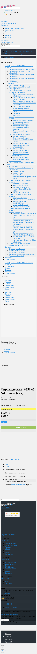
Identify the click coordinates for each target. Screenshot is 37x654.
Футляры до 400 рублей (17, 249)
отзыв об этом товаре (18, 484)
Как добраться (5, 593)
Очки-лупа (16, 113)
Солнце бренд (13, 81)
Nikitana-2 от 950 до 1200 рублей (24, 199)
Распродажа (11, 259)
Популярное (5, 559)
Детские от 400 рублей (16, 256)
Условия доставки (11, 545)
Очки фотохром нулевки (17, 85)
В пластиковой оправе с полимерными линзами (21, 151)
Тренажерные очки (15, 155)
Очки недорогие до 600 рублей (19, 87)
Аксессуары (9, 257)
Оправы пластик (18, 171)
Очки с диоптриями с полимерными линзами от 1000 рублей (21, 91)
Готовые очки (9, 83)
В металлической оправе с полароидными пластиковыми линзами (23, 139)
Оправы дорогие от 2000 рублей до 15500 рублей (21, 168)
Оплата (7, 32)
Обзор (7, 464)
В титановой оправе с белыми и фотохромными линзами (23, 121)
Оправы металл (18, 173)
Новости (8, 552)
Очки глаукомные (15, 161)
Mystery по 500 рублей (20, 205)
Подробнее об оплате (8, 535)
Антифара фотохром (20, 136)
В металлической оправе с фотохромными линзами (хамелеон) (21, 127)
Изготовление (9, 30)
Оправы (7, 164)
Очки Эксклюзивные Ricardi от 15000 (21, 162)
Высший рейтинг (10, 562)
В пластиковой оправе (20, 124)
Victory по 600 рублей (20, 198)
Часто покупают (10, 564)
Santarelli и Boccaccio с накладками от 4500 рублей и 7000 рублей (24, 176)
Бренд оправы (13, 166)
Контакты (8, 37)
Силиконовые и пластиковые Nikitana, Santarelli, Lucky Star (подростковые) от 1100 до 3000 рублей (23, 228)
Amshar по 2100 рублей (20, 185)
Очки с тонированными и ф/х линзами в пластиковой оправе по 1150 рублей (24, 102)
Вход (6, 581)
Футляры (8, 247)
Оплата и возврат (10, 543)
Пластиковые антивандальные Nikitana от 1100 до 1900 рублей (23, 234)
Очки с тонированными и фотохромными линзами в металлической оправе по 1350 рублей (23, 108)
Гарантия (8, 547)
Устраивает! (5, 620)
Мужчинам (8, 571)
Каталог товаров (9, 57)
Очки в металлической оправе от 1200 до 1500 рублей (24, 98)
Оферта (7, 549)
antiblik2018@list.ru (7, 42)
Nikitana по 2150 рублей (21, 192)
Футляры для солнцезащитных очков (21, 254)
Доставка (8, 35)
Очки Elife (16, 115)
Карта (7, 289)
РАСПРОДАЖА (10, 568)
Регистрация (9, 583)
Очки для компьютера (16, 148)
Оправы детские (14, 212)
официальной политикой (9, 614)
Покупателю (5, 25)
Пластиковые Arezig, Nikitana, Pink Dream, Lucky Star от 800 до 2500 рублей (24, 215)
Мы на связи (5, 508)
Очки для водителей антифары (19, 134)
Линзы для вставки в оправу (14, 28)
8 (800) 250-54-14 (9, 10)
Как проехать (5, 40)
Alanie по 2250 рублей (20, 184)
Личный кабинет (7, 578)
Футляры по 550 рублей (17, 252)
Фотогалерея (9, 554)
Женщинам (8, 573)
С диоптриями (17, 147)
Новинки (8, 566)
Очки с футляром (14, 89)
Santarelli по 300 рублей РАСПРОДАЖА (21, 202)
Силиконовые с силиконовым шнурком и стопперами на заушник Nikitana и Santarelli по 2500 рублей (23, 221)
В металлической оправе (21, 154)
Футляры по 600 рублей (17, 250)
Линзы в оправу (10, 287)
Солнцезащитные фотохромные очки (21, 69)
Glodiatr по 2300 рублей (21, 187)
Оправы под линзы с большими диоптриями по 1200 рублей (19, 244)
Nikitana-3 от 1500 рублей (21, 206)
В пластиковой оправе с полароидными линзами (21, 144)
